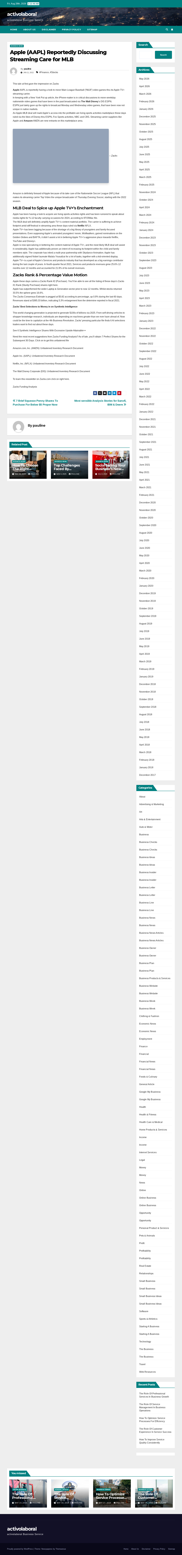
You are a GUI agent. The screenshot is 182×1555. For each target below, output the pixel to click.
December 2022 (147, 328)
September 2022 (147, 351)
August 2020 (145, 533)
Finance (143, 1046)
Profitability (145, 1251)
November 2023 (147, 245)
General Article (147, 1084)
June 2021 (144, 465)
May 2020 (144, 555)
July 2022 (144, 366)
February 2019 (146, 669)
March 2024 (145, 215)
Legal (142, 1160)
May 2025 (144, 162)
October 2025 (146, 132)
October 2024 (146, 200)
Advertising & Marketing (151, 804)
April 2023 (144, 298)
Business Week (147, 1001)
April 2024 (144, 207)
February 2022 (146, 404)
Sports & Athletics (148, 1319)
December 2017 (147, 775)
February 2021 (146, 495)
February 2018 (146, 760)
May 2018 (144, 737)
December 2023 (147, 237)
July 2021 (144, 457)
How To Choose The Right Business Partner (26, 468)
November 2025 (147, 124)
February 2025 (146, 184)
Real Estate (145, 1266)
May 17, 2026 (105, 1503)
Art (140, 812)
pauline (27, 69)
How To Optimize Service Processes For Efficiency (111, 1497)
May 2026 (144, 79)
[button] (167, 29)
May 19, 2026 (63, 1503)
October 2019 (146, 608)
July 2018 (144, 722)
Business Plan (146, 963)
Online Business (147, 1198)
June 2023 (144, 283)
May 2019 (144, 646)
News (142, 1182)
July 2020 (144, 540)
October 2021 (146, 434)
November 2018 (147, 692)
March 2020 (145, 570)
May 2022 (144, 381)
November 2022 (147, 336)
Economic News (147, 1024)
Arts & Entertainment (150, 819)
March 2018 (145, 752)
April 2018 (144, 745)
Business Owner (147, 948)
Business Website (148, 986)
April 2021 (144, 480)
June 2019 (144, 639)
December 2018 (147, 684)
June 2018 (144, 729)
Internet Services (148, 1152)
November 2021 (147, 427)
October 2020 (146, 517)
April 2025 (144, 169)
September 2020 (147, 525)
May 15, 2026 (147, 1503)
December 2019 (147, 593)
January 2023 (146, 321)
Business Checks (148, 842)
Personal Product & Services (154, 1228)
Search (143, 44)
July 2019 (144, 631)
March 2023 (145, 306)
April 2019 (144, 654)
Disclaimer (49, 29)
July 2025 (144, 147)
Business (144, 834)
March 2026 (145, 94)
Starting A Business (149, 1326)
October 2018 (146, 699)
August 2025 (145, 139)
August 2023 (145, 268)
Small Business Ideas (150, 1296)
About (142, 796)
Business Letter (147, 887)
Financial (144, 1054)
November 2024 (147, 192)
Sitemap (92, 29)
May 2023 (144, 290)
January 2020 (146, 586)
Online (142, 1190)
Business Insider (147, 872)
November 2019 (147, 601)
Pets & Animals (147, 1235)
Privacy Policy (71, 29)
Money (142, 1167)
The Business (146, 1349)
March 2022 (145, 396)
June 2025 (144, 154)
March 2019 (145, 661)
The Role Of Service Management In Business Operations (152, 1407)
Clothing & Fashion (149, 1016)
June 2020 (144, 548)
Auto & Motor (146, 827)
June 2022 (144, 374)
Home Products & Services (153, 1129)
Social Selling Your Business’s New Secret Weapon (110, 468)
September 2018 (147, 707)
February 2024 (146, 222)
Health (142, 1107)
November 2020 (147, 510)
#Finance (44, 72)
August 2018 (145, 714)
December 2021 (147, 419)
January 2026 (146, 109)
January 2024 (146, 230)
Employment (145, 1039)
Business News (17, 46)
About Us (29, 29)
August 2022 (145, 359)
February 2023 (146, 313)
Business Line (146, 902)
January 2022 (146, 412)
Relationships (146, 1273)
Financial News (147, 1061)
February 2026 (146, 101)
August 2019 (145, 623)
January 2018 (146, 767)
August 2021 (145, 449)
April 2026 (144, 86)
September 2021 (147, 442)
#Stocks (54, 72)
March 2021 (145, 487)
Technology (145, 1341)
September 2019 (147, 616)
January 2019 (146, 676)
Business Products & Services (154, 978)
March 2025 (145, 177)
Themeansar (61, 1549)
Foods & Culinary (148, 1077)
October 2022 (146, 343)
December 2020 (147, 502)
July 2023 (144, 275)
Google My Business (150, 1092)
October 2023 (146, 253)
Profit (142, 1243)
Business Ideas (147, 857)
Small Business (147, 1281)
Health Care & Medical (151, 1122)
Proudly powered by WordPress (20, 1549)
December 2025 (147, 116)
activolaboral (22, 14)
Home (13, 29)
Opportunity (145, 1213)
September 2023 (147, 260)
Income (143, 1137)
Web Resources (147, 1372)
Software (143, 1311)
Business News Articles (151, 933)
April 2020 (144, 563)
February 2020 (146, 578)
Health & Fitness (147, 1114)
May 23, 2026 (21, 1503)
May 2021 (144, 472)
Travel (142, 1364)
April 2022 (144, 389)
